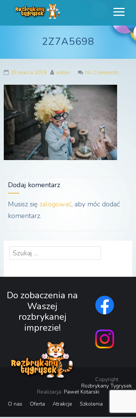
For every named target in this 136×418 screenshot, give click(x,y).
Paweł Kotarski (81, 391)
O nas (15, 403)
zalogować (55, 204)
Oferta (37, 403)
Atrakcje (62, 403)
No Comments (102, 72)
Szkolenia (91, 403)
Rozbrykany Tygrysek (106, 385)
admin (63, 72)
